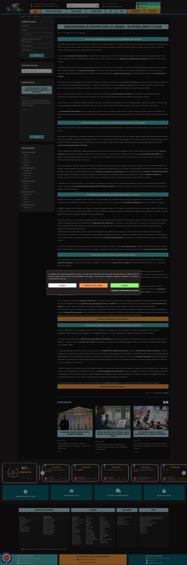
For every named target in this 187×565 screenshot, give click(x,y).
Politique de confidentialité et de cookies (125, 290)
